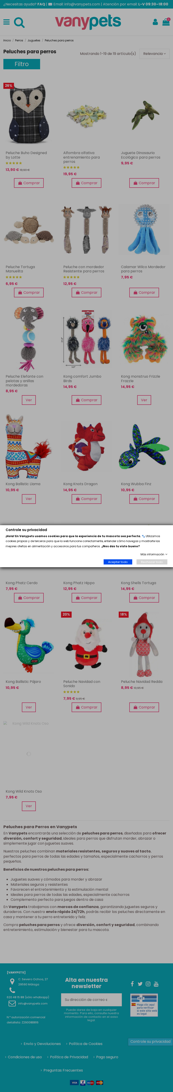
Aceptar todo (118, 562)
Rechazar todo (152, 562)
